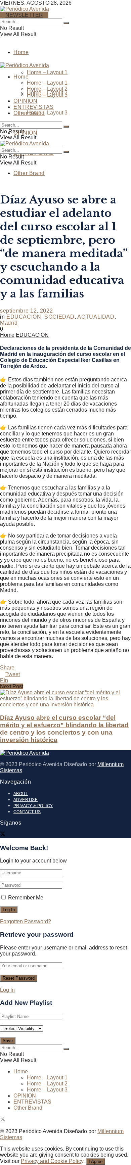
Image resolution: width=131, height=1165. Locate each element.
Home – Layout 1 (47, 72)
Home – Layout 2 (47, 89)
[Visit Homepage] (24, 8)
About (20, 793)
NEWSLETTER (24, 15)
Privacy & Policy (33, 805)
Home (21, 52)
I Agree (95, 1161)
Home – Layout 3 (47, 112)
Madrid (9, 323)
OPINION (25, 133)
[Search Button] (66, 23)
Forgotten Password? (25, 921)
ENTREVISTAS (33, 107)
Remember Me (25, 897)
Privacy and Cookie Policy (52, 1161)
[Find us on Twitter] (2, 835)
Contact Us (27, 811)
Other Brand (29, 173)
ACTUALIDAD (95, 317)
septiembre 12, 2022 (26, 311)
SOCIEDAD (59, 317)
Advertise (25, 799)
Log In (7, 990)
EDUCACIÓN (23, 317)
